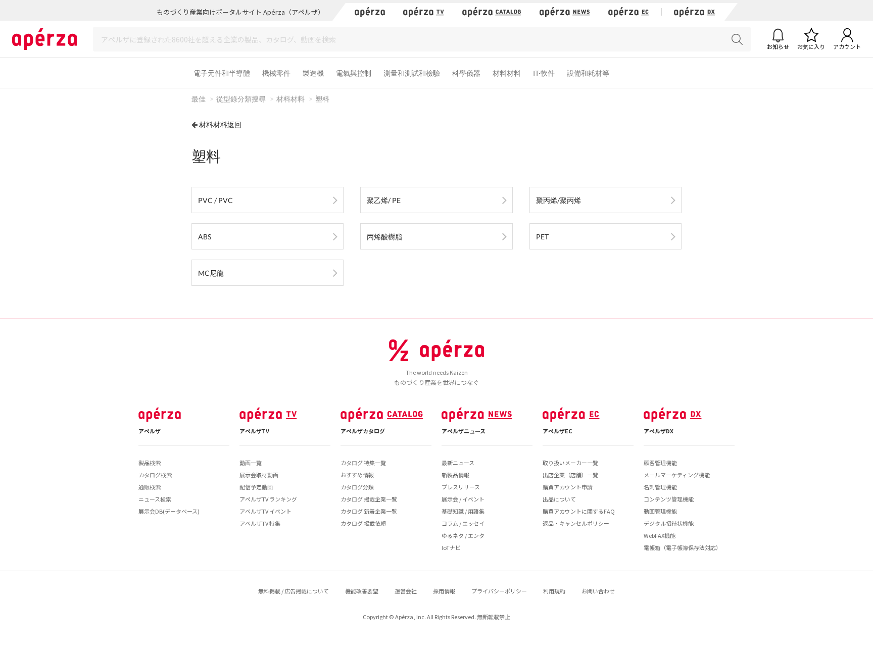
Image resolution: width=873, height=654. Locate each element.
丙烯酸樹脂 (384, 236)
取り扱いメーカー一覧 (570, 463)
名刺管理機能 (660, 487)
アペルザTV (254, 431)
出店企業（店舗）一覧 (570, 475)
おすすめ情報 (357, 475)
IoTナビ (451, 547)
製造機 (313, 73)
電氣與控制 (353, 73)
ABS (204, 236)
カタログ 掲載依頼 (363, 523)
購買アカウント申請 (568, 487)
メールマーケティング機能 (677, 475)
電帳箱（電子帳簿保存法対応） (682, 547)
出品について (559, 499)
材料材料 (507, 73)
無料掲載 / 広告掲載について (293, 591)
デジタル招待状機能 (669, 523)
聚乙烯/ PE (384, 200)
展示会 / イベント (463, 499)
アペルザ (149, 431)
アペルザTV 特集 (259, 523)
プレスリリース (461, 487)
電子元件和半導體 (221, 73)
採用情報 (444, 591)
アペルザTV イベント (265, 511)
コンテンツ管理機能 (669, 499)
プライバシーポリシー (499, 591)
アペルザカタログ (363, 431)
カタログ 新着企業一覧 (369, 511)
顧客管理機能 (660, 463)
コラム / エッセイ (463, 523)
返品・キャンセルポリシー (576, 523)
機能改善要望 (361, 591)
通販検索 (149, 487)
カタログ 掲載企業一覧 (369, 499)
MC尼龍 (211, 273)
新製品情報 (455, 475)
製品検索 (149, 463)
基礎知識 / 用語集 (463, 511)
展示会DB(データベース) (169, 511)
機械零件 (276, 73)
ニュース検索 (154, 499)
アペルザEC (557, 431)
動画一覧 (250, 463)
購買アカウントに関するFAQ (579, 511)
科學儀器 (466, 73)
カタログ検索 (155, 475)
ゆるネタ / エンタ (463, 535)
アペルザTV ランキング (268, 499)
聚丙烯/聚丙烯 (558, 200)
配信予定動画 (256, 487)
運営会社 (406, 591)
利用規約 (554, 591)
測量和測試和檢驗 (411, 73)
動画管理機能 (660, 511)
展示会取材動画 (258, 475)
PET (542, 236)
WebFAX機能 (659, 535)
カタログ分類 (357, 487)
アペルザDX (658, 431)
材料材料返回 (220, 124)
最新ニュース (458, 463)
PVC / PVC (215, 200)
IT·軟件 (544, 73)
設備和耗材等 (588, 73)
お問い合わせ (598, 591)
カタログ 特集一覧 (363, 463)
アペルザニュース (464, 431)
